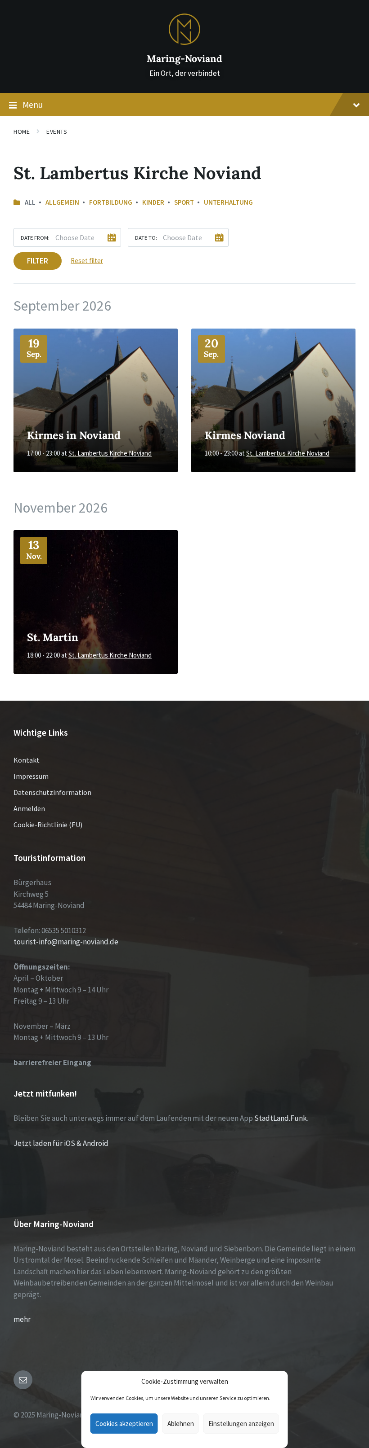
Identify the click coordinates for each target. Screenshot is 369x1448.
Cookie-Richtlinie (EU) (48, 824)
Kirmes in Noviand (74, 435)
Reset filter (87, 260)
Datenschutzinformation (52, 792)
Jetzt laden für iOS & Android (61, 1143)
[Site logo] (184, 42)
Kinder (153, 202)
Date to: (146, 237)
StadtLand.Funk (280, 1118)
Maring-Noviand (184, 59)
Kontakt (27, 759)
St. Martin (52, 637)
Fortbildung (110, 202)
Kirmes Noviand (245, 435)
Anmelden (29, 808)
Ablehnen (180, 1423)
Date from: (35, 237)
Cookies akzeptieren (124, 1423)
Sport (184, 202)
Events (56, 131)
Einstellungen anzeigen (241, 1423)
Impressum (31, 776)
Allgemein (62, 202)
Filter (37, 261)
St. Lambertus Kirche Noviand (110, 453)
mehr (22, 1319)
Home (22, 131)
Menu (32, 104)
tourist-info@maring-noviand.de (66, 942)
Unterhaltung (228, 202)
